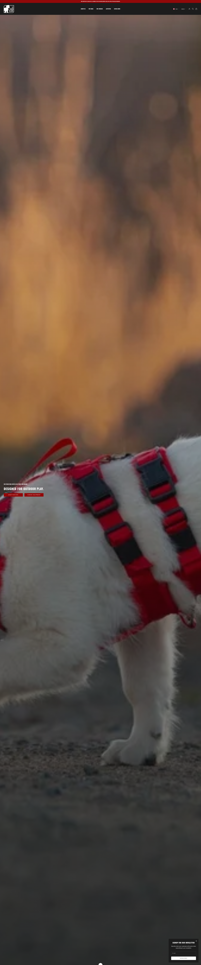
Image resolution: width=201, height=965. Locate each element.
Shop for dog (13, 494)
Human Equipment (34, 494)
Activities (108, 9)
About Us (83, 9)
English (183, 9)
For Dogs (91, 9)
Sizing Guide (117, 9)
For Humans (99, 9)
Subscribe (183, 958)
